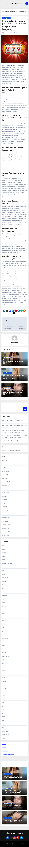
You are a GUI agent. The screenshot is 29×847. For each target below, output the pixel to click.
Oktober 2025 (5, 485)
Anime (3, 549)
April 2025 (4, 507)
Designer (4, 609)
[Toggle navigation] (2, 3)
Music (3, 695)
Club (3, 592)
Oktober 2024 (5, 528)
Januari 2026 (5, 474)
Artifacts (4, 552)
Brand (3, 574)
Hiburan (4, 652)
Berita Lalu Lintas (6, 567)
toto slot (4, 747)
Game (3, 634)
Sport (3, 720)
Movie (3, 692)
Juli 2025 (4, 496)
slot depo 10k (5, 751)
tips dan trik (5, 731)
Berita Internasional (7, 563)
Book (3, 570)
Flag (3, 627)
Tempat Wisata (5, 724)
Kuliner (3, 677)
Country (4, 599)
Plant (3, 706)
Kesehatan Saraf (6, 674)
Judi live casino (12, 65)
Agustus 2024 (5, 535)
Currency (4, 606)
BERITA (3, 560)
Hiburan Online (5, 656)
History (3, 659)
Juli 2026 (4, 460)
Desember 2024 (6, 521)
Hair (3, 642)
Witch (3, 738)
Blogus (22, 843)
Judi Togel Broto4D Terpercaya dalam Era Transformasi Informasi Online (13, 778)
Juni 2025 (4, 499)
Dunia (3, 617)
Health (3, 645)
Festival (4, 624)
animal (3, 545)
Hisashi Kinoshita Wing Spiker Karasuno (12, 440)
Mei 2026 (4, 467)
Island (3, 667)
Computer (4, 595)
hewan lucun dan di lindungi (9, 649)
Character (4, 584)
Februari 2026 (5, 471)
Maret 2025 (5, 510)
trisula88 (4, 744)
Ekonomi (4, 620)
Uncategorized (6, 18)
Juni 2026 (4, 464)
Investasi (4, 663)
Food (3, 631)
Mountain (4, 688)
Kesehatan (4, 670)
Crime (3, 602)
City (3, 588)
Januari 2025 (5, 517)
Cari (3, 404)
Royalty (4, 713)
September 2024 (6, 532)
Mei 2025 (4, 503)
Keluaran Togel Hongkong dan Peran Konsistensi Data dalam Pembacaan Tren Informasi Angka (13, 822)
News (3, 702)
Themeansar (14, 845)
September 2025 (6, 489)
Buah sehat (5, 577)
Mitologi (4, 684)
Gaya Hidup (5, 638)
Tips (3, 727)
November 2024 (6, 524)
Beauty (3, 556)
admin (7, 32)
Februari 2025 (5, 514)
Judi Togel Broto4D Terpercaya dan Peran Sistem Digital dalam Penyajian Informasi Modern (14, 377)
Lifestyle (4, 681)
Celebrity (4, 581)
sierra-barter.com (14, 4)
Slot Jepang (5, 717)
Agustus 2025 (5, 492)
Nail (3, 699)
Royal (3, 709)
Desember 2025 (6, 478)
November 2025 (6, 482)
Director (4, 613)
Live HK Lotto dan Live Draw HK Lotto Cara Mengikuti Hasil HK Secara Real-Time (13, 392)
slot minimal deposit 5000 (8, 754)
